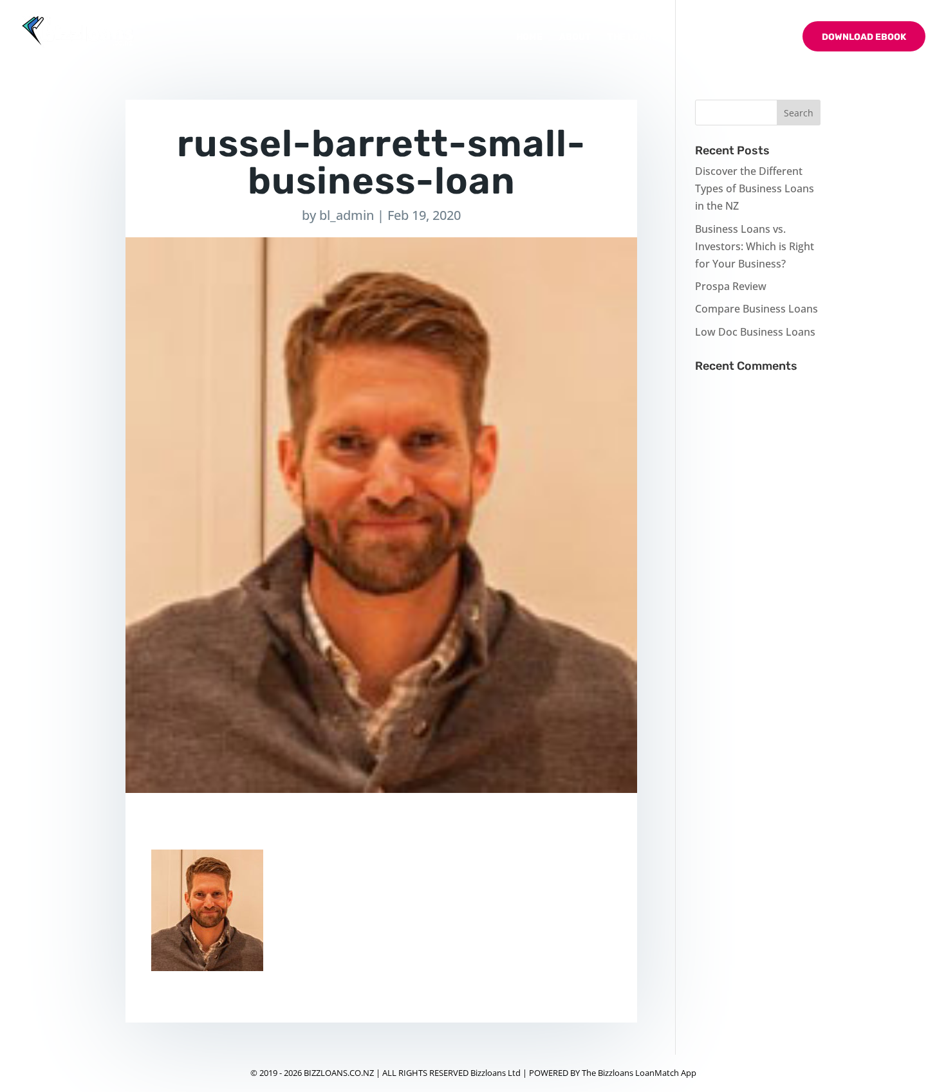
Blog (699, 37)
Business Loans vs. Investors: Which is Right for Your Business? (754, 246)
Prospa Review (730, 286)
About (575, 37)
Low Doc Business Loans (755, 332)
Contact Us (757, 37)
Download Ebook (864, 37)
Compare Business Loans (756, 309)
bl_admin (346, 215)
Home (529, 37)
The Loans (632, 37)
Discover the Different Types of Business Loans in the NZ (754, 188)
